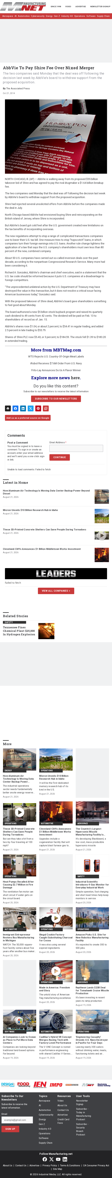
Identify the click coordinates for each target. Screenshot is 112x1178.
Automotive (47, 823)
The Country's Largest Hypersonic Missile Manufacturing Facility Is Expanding (90, 831)
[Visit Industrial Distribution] (72, 1084)
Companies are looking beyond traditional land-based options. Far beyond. (19, 1050)
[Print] (8, 408)
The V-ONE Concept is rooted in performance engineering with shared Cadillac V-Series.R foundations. (55, 1050)
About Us (7, 1165)
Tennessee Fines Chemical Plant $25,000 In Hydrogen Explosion (19, 631)
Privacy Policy (49, 1165)
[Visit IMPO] (56, 1084)
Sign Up (10, 1129)
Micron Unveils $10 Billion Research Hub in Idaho (30, 510)
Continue (59, 457)
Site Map (57, 1169)
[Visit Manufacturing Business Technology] (104, 1084)
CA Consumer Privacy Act (96, 1165)
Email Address (57, 442)
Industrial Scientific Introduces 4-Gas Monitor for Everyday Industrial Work (92, 884)
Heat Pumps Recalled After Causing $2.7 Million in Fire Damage (18, 884)
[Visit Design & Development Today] (8, 1084)
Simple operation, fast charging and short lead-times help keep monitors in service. (92, 895)
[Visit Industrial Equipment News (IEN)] (40, 1084)
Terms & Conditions (70, 1165)
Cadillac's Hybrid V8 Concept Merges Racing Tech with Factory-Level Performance (55, 1040)
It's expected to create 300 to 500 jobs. (91, 946)
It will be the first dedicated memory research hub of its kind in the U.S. (54, 786)
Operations (47, 770)
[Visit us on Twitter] (51, 1159)
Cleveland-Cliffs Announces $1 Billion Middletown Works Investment (42, 549)
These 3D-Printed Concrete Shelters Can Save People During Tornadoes (44, 529)
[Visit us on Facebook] (45, 1159)
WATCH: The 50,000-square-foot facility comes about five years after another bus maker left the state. (18, 948)
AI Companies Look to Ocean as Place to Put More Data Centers (19, 1040)
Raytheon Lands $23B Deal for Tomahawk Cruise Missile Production (92, 990)
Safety (9, 622)
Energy (8, 770)
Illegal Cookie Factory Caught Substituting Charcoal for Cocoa (55, 937)
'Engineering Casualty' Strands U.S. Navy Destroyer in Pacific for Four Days (92, 1040)
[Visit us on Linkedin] (65, 1159)
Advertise (34, 1165)
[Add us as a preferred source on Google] (46, 408)
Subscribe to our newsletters (56, 398)
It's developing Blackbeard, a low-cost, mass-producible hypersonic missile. (91, 842)
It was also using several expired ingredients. (52, 946)
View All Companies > (56, 590)
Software (10, 1031)
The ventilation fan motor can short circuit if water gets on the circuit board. (18, 895)
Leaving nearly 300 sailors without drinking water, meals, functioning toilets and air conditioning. (91, 1050)
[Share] (15, 408)
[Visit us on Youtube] (58, 1159)
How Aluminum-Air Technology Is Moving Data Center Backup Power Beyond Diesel (46, 492)
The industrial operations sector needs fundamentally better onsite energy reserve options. (18, 789)
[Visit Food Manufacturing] (24, 1084)
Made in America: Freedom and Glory (54, 989)
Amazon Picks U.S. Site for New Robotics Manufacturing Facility (92, 937)
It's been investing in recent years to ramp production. (90, 999)
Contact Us (20, 1165)
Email (4, 1114)
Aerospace (82, 823)
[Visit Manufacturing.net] (88, 1084)
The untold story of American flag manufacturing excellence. (55, 996)
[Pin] (38, 408)
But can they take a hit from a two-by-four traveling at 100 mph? (18, 842)
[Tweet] (31, 408)
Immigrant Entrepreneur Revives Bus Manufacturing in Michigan (18, 937)
